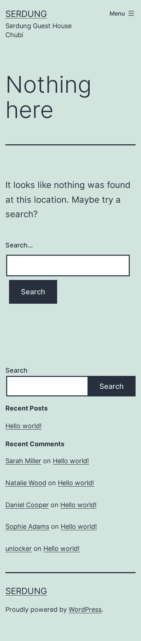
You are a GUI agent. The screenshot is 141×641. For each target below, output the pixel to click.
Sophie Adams (27, 526)
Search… (19, 245)
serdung (26, 14)
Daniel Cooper (27, 505)
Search (16, 370)
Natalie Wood (25, 483)
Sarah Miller (23, 461)
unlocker (18, 548)
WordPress (85, 609)
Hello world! (23, 426)
